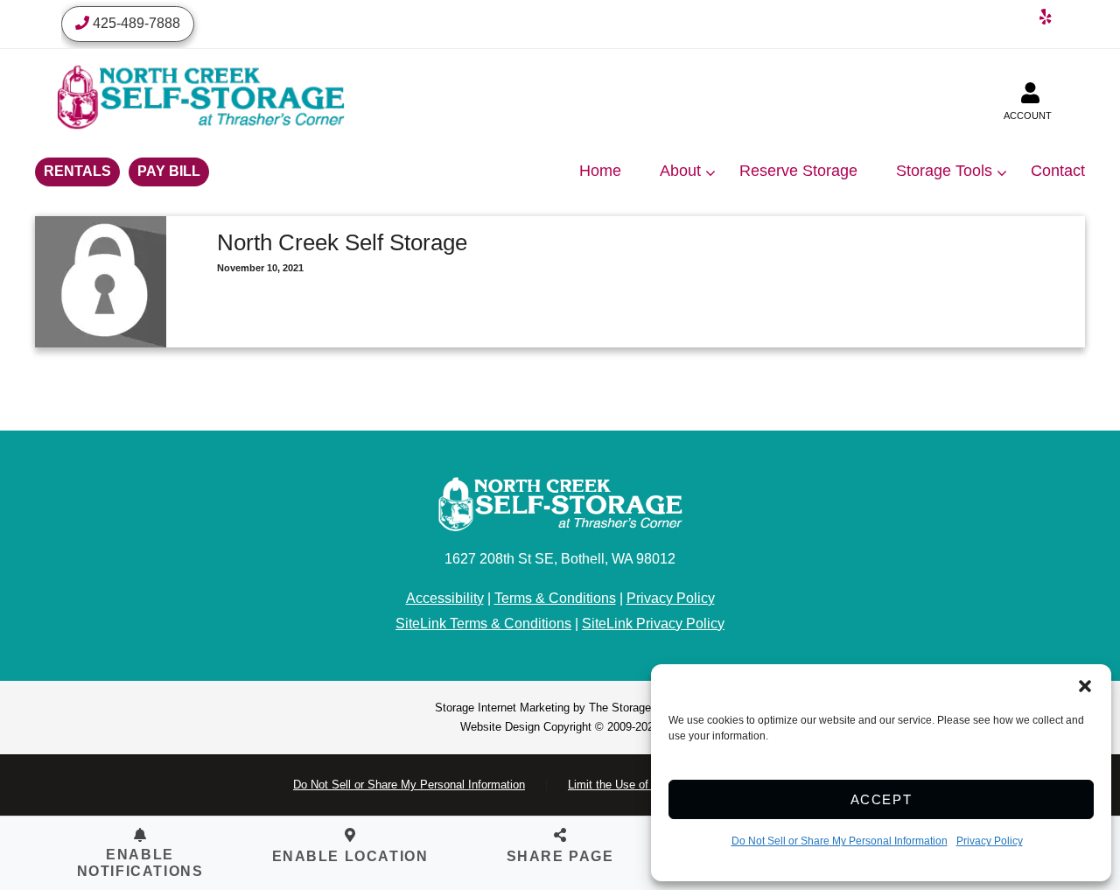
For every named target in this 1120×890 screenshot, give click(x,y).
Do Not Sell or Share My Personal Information (840, 841)
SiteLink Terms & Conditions (483, 623)
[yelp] (1045, 19)
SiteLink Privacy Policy (653, 623)
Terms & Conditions (555, 598)
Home (600, 170)
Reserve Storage (798, 170)
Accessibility (445, 598)
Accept (881, 799)
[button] (1085, 686)
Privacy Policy (989, 841)
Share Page (560, 856)
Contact (1058, 170)
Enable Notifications (140, 863)
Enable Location (350, 856)
